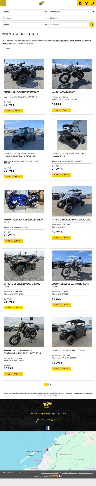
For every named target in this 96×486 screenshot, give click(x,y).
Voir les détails (13, 111)
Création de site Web (40, 476)
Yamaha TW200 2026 (63, 92)
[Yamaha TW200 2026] (72, 74)
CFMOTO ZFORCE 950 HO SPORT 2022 (71, 219)
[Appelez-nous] (93, 3)
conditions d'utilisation (69, 473)
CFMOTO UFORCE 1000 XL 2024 (68, 350)
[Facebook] (48, 428)
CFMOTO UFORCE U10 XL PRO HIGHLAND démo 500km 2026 (20, 155)
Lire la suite (6, 48)
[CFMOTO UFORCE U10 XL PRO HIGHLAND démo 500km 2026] (24, 135)
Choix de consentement (85, 473)
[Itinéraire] (86, 3)
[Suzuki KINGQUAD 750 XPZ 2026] (24, 74)
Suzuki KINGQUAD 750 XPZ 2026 (21, 92)
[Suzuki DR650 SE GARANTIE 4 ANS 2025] (72, 266)
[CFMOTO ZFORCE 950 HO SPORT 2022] (72, 201)
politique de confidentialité (49, 473)
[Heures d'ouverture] (80, 3)
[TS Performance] (41, 3)
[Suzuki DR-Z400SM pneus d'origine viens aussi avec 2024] (24, 332)
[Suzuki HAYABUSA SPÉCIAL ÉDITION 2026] (24, 201)
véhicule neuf (60, 41)
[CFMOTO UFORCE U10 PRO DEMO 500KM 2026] (72, 135)
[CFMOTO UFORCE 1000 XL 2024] (72, 332)
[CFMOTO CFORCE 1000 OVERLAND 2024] (24, 266)
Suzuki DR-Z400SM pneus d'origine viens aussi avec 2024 (22, 352)
